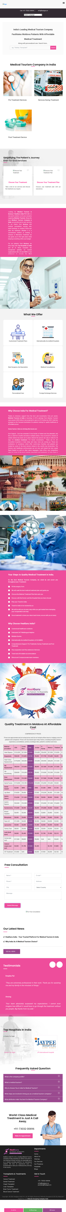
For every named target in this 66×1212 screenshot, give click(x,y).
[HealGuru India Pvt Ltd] (14, 1151)
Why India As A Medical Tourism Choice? (21, 942)
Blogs (36, 1169)
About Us (37, 1156)
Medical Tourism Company (27, 580)
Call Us (14, 1210)
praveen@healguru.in (44, 1185)
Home (36, 1154)
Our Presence (38, 1164)
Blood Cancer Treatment (11, 1192)
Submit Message (12, 905)
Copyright (5, 1196)
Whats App (33, 1210)
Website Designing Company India (37, 1199)
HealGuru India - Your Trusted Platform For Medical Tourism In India (32, 937)
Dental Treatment (9, 1181)
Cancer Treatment (9, 1179)
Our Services (38, 1161)
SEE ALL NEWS (10, 951)
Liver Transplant (8, 1186)
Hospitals (37, 1166)
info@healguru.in (43, 10)
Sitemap (37, 1159)
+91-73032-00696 (24, 1128)
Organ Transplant (8, 1184)
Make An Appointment (22, 1136)
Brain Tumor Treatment (10, 1189)
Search (53, 47)
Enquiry (53, 1210)
